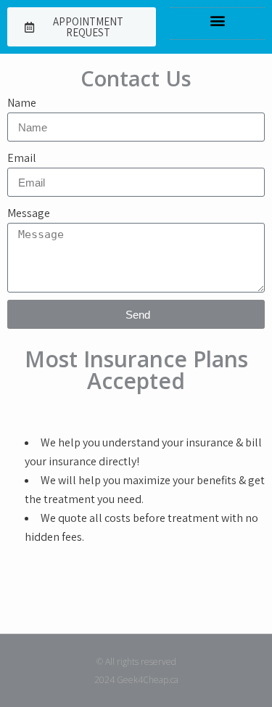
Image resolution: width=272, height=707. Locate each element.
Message (28, 213)
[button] (218, 20)
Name (21, 102)
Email (21, 157)
